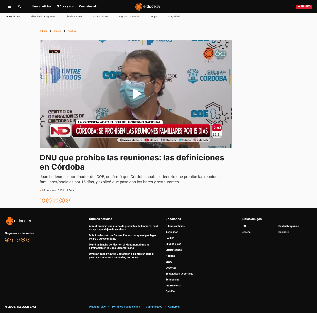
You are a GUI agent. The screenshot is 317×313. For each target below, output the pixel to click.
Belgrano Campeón (129, 16)
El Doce (43, 31)
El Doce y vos (65, 6)
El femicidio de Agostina (43, 16)
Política (72, 31)
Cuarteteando (88, 6)
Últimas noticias (40, 6)
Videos (57, 31)
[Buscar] (19, 6)
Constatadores (100, 16)
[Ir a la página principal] (147, 7)
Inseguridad (173, 16)
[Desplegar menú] (7, 7)
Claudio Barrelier (74, 16)
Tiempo (153, 16)
